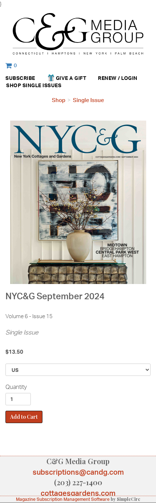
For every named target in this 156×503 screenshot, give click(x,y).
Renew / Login (117, 78)
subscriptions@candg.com (78, 471)
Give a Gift (71, 78)
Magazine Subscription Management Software (63, 499)
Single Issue (88, 100)
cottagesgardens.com (78, 493)
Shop (13, 85)
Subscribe (20, 78)
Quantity (16, 386)
